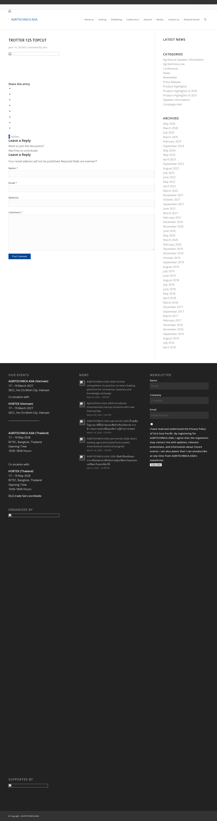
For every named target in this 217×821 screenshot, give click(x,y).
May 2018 (169, 293)
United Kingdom (183, 2)
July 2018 (168, 284)
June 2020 (169, 231)
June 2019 (169, 276)
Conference (170, 68)
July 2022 (168, 173)
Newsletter (170, 77)
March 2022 (170, 191)
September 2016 (173, 334)
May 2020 (169, 235)
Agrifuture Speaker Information (183, 59)
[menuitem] (89, 19)
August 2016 (171, 338)
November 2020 (173, 226)
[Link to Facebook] (195, 6)
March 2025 (170, 137)
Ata (45, 47)
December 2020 (173, 222)
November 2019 (173, 253)
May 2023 (169, 155)
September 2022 (173, 164)
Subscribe (156, 465)
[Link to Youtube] (200, 6)
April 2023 (169, 159)
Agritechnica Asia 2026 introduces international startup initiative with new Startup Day (110, 407)
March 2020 (170, 240)
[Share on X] (13, 94)
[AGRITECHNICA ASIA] (22, 19)
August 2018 (171, 280)
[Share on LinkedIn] (13, 105)
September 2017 (173, 311)
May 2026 (169, 124)
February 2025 (172, 141)
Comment (15, 212)
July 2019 (168, 271)
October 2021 (171, 199)
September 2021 (173, 204)
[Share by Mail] (13, 128)
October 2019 (171, 258)
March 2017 (170, 316)
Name (13, 168)
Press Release (172, 82)
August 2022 (171, 168)
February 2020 (172, 244)
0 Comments (31, 47)
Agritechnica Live (174, 64)
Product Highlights (175, 86)
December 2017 (173, 307)
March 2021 (170, 213)
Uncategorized (172, 104)
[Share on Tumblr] (13, 111)
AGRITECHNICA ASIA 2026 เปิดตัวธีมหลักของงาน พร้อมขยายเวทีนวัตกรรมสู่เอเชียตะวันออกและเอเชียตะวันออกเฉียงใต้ (112, 460)
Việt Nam (188, 2)
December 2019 (173, 249)
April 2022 (169, 186)
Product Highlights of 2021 (180, 95)
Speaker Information (176, 100)
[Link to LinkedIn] (206, 6)
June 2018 (169, 289)
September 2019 (173, 262)
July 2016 (168, 343)
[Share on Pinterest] (13, 99)
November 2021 (173, 195)
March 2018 (170, 302)
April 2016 (169, 347)
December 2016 (173, 325)
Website (13, 197)
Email (12, 182)
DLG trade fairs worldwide (24, 496)
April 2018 (169, 298)
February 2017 (172, 320)
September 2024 (173, 146)
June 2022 (169, 177)
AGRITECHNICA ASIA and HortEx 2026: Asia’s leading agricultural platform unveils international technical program (112, 442)
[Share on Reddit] (13, 122)
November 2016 (173, 329)
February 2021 (172, 217)
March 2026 (170, 128)
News (166, 73)
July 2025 (168, 132)
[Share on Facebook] (13, 88)
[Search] (205, 19)
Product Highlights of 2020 (180, 91)
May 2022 (169, 182)
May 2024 (169, 150)
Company (155, 395)
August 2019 (171, 267)
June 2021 (169, 208)
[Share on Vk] (13, 117)
